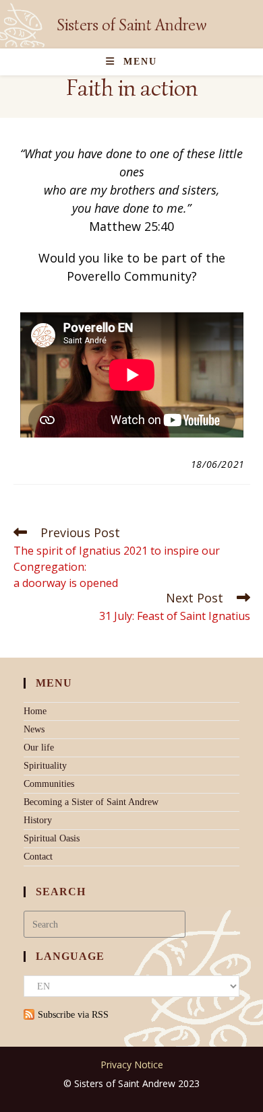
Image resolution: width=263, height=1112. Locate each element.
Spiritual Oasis (52, 838)
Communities (49, 784)
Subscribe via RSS (73, 1015)
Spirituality (45, 766)
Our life (39, 747)
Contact (38, 857)
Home (35, 711)
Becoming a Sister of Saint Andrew (91, 802)
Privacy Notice (131, 1064)
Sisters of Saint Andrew (131, 25)
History (38, 820)
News (34, 729)
